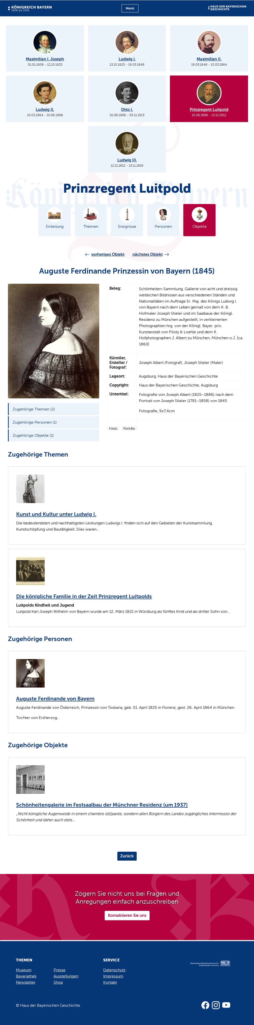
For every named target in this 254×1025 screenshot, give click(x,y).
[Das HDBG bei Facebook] (205, 1005)
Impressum (113, 976)
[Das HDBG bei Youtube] (226, 1005)
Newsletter (25, 982)
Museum (24, 970)
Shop (58, 982)
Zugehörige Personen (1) (35, 422)
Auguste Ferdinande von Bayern (55, 698)
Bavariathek (26, 976)
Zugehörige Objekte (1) (33, 435)
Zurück (127, 856)
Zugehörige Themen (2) (34, 409)
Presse (59, 970)
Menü (130, 8)
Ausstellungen (66, 976)
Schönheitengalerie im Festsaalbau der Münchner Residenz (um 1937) (102, 805)
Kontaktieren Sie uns (127, 915)
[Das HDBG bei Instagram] (216, 1005)
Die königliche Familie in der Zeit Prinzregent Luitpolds (84, 596)
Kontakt (110, 982)
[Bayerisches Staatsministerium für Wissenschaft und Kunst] (206, 968)
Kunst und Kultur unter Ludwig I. (56, 514)
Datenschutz (114, 970)
